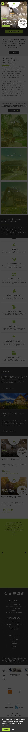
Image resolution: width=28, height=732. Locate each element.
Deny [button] (13, 729)
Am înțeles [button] (6, 729)
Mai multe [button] (5, 725)
